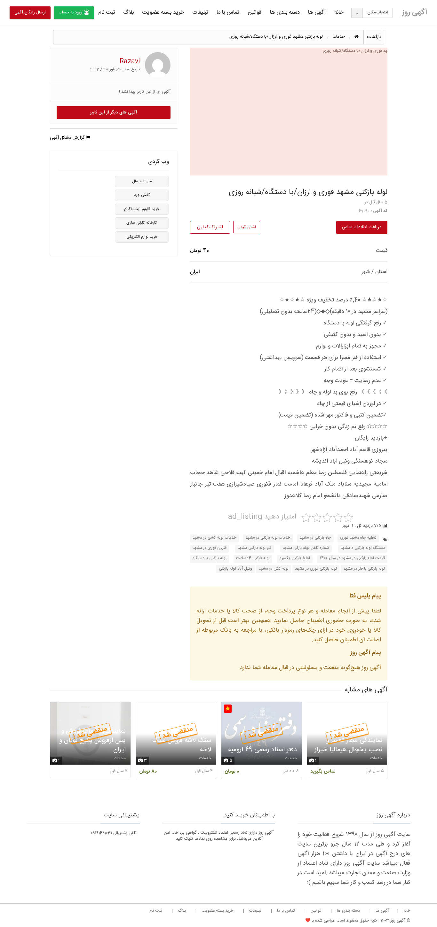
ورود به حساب (70, 12)
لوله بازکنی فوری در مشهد (316, 568)
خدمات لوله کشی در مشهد (214, 537)
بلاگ (128, 12)
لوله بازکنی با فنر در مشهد (364, 568)
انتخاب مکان (377, 12)
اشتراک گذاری (210, 227)
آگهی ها (317, 12)
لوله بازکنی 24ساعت (253, 558)
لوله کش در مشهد (273, 568)
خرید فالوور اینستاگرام (141, 209)
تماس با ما (228, 12)
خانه (338, 12)
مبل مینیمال (142, 181)
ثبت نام (106, 12)
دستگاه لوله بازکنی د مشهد (363, 548)
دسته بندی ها (285, 12)
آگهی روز (414, 12)
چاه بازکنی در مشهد (315, 537)
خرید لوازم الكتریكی (141, 237)
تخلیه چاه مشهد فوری (358, 537)
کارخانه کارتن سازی (141, 223)
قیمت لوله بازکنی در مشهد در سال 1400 (352, 558)
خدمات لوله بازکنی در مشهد (267, 537)
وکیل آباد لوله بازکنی (235, 568)
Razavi (130, 61)
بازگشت (374, 37)
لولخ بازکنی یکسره (295, 558)
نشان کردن (246, 226)
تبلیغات (200, 12)
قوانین (255, 12)
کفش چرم (142, 195)
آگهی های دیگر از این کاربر (113, 112)
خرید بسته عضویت (163, 12)
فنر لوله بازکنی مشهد (254, 548)
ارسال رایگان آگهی (30, 12)
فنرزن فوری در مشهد (209, 548)
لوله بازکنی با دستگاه (209, 558)
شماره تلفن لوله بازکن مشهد (306, 548)
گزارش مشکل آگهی (68, 138)
